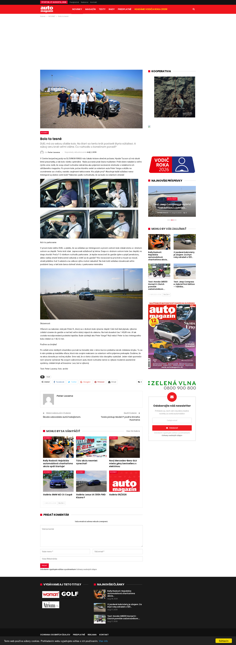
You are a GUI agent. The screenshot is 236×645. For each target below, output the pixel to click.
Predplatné (74, 2)
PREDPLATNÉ (124, 9)
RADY (112, 9)
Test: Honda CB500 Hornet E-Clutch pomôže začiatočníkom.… (123, 617)
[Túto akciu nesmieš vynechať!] (91, 447)
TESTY (102, 9)
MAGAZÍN (90, 9)
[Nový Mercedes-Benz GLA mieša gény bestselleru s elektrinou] (124, 447)
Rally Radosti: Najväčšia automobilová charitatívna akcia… (121, 593)
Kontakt (93, 2)
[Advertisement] (118, 38)
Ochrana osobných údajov (55, 634)
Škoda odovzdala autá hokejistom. (62, 417)
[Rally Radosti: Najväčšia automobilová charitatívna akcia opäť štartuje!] (58, 447)
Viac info (103, 641)
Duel (48, 377)
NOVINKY (77, 9)
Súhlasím (223, 640)
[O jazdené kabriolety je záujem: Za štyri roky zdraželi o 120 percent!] (100, 607)
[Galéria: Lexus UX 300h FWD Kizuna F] (91, 481)
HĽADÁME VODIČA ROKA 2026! (151, 9)
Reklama (84, 2)
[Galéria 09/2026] (124, 481)
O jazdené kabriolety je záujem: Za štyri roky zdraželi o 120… (124, 605)
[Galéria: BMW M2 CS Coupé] (58, 481)
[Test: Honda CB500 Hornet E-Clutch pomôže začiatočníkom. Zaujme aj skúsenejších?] (100, 619)
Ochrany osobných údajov (86, 569)
